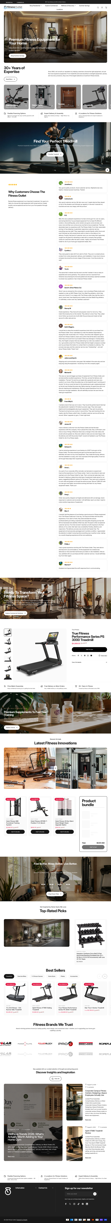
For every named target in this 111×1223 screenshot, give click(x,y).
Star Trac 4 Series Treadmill (94, 1008)
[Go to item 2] (8, 641)
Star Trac (87, 1005)
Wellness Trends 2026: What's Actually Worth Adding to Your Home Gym (26, 1136)
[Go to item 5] (8, 669)
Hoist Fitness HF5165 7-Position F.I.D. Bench (39, 822)
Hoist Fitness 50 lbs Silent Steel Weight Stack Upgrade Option (64, 823)
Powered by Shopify (21, 1219)
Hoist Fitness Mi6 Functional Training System (12, 823)
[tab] (9, 976)
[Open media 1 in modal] (40, 655)
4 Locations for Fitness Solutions (90, 113)
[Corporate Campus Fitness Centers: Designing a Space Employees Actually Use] (74, 1102)
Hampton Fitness (81, 951)
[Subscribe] (94, 1194)
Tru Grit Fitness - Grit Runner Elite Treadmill (13, 1009)
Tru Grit (8, 1005)
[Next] (102, 97)
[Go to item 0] (8, 632)
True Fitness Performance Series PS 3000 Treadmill (68, 1009)
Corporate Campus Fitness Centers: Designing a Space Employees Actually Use (96, 1093)
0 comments (26, 1129)
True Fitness (75, 629)
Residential (9, 2)
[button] (107, 170)
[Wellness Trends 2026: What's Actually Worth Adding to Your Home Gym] (33, 1122)
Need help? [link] (104, 655)
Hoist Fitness (9, 819)
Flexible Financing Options (16, 113)
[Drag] (55, 768)
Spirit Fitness (36, 1005)
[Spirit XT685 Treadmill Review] (74, 1143)
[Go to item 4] (8, 660)
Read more (11, 1156)
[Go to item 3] (8, 651)
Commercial (20, 2)
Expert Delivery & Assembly (53, 113)
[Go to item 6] (8, 678)
